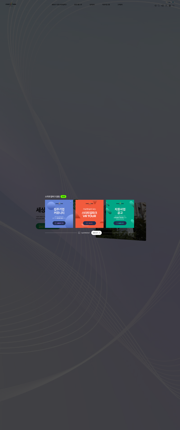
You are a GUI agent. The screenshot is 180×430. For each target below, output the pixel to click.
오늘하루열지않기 (85, 233)
